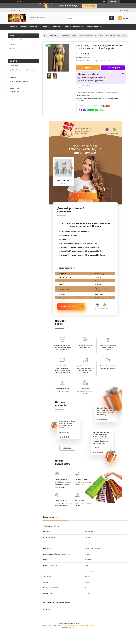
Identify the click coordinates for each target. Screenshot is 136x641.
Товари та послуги (29, 27)
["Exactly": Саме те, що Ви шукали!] (17, 21)
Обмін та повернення (74, 27)
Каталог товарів (85, 196)
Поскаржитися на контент (70, 625)
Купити (88, 68)
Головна (13, 27)
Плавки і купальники (68, 35)
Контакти (57, 27)
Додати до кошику (65, 306)
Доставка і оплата (94, 27)
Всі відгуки (67, 448)
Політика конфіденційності (87, 625)
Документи (14, 53)
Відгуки (12, 48)
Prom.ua (78, 623)
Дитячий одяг (54, 35)
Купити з (109, 68)
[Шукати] (111, 18)
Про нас (46, 27)
